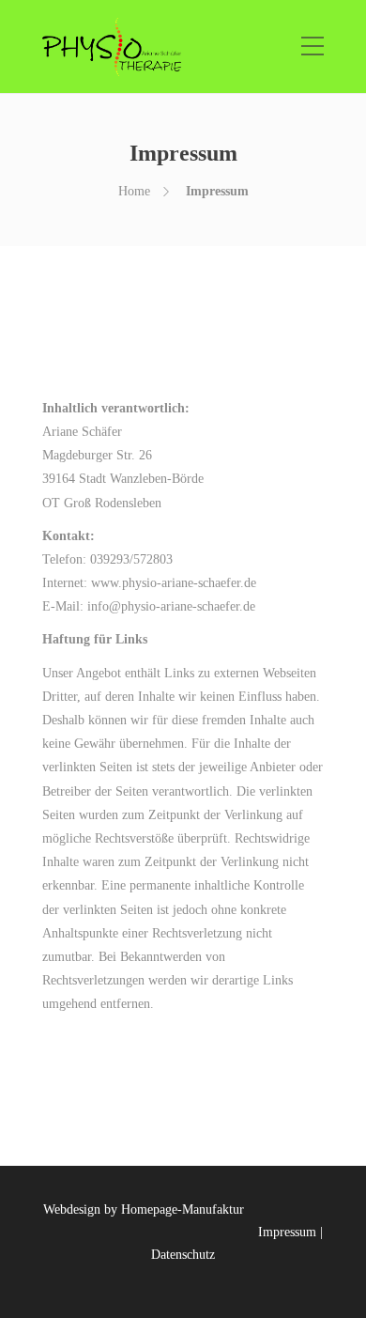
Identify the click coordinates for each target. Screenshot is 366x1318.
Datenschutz (183, 1255)
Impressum (287, 1232)
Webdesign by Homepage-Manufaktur (143, 1209)
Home (134, 191)
